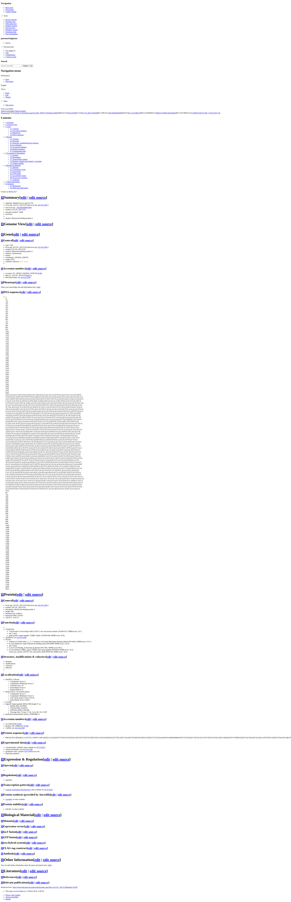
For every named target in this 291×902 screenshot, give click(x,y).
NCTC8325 (21, 113)
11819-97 (70, 113)
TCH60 (193, 113)
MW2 (166, 113)
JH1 (110, 113)
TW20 (198, 113)
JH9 (113, 113)
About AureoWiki (11, 897)
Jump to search (20, 111)
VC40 (218, 113)
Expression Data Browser (17, 790)
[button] (2, 15)
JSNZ (49, 113)
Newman (29, 113)
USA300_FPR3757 (39, 113)
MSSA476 (160, 113)
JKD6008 (118, 113)
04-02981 (54, 113)
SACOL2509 (42, 205)
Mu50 (174, 113)
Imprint (8, 899)
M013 (137, 113)
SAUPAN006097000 (24, 208)
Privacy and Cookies (12, 895)
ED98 (96, 113)
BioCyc (29, 275)
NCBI (39, 273)
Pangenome (5, 113)
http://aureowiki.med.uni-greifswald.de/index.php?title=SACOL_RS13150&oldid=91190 (45, 887)
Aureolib (8, 799)
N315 (15, 113)
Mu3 (170, 113)
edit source (37, 197)
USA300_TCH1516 (208, 113)
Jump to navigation (8, 111)
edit (24, 197)
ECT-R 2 (85, 113)
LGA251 (132, 113)
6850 (75, 113)
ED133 (91, 113)
